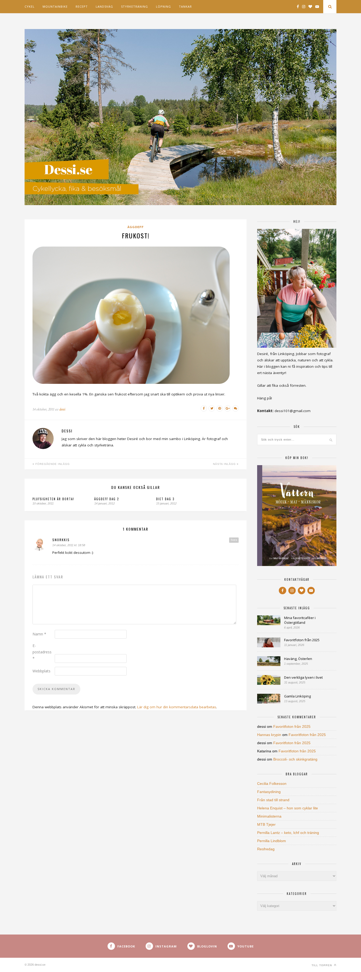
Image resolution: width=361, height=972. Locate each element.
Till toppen (322, 965)
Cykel (30, 6)
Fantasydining (269, 792)
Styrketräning (134, 6)
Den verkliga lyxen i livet (303, 677)
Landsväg (104, 6)
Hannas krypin (269, 735)
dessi (62, 409)
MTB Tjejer (266, 824)
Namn (39, 633)
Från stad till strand (273, 800)
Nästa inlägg (225, 464)
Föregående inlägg (52, 464)
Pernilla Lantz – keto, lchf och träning (288, 833)
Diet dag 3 (165, 499)
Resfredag (266, 849)
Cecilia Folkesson (271, 783)
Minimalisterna (269, 816)
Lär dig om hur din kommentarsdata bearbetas (176, 707)
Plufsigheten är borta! (53, 499)
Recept (82, 6)
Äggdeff (135, 227)
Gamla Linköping (297, 696)
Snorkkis (61, 539)
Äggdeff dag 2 (106, 499)
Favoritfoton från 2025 (302, 640)
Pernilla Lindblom (271, 841)
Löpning (163, 6)
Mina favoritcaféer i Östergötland (300, 620)
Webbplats (41, 670)
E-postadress (42, 652)
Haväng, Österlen (298, 658)
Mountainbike (55, 6)
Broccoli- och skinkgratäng (295, 759)
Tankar (185, 6)
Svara (234, 540)
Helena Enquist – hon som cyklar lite (287, 808)
